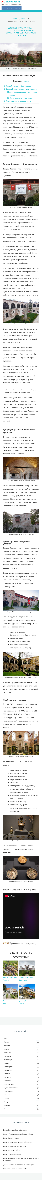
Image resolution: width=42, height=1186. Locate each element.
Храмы (6, 1109)
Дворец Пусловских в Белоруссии (26, 979)
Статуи (6, 1098)
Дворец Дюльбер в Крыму (12, 1154)
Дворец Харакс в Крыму (8, 1002)
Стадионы (7, 1095)
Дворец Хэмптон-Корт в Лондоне (10, 979)
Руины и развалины (11, 1088)
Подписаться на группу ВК (12, 8)
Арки (5, 1039)
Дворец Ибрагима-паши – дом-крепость (20, 89)
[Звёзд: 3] (7, 943)
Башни (6, 1042)
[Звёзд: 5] (10, 943)
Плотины (7, 1074)
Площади (7, 1077)
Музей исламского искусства (19, 98)
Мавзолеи (7, 1056)
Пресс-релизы (9, 1084)
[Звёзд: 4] (9, 943)
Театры (6, 1102)
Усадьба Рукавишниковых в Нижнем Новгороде (19, 1134)
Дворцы (7, 1046)
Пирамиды (8, 1070)
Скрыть (26, 81)
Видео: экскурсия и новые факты (17, 101)
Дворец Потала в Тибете (24, 1002)
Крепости (7, 1053)
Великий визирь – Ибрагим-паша (17, 86)
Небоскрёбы (8, 1067)
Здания (6, 1049)
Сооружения (8, 1091)
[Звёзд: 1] (4, 943)
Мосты (6, 1063)
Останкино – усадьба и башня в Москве (16, 1169)
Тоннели (7, 1105)
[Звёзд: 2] (5, 943)
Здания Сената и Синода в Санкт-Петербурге (18, 1165)
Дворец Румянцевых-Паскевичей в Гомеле (17, 1142)
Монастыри (8, 1060)
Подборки (7, 1081)
